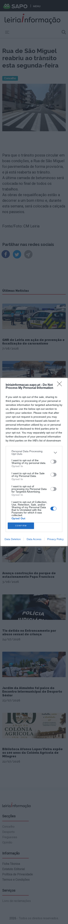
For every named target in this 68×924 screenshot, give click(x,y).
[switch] (53, 462)
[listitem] (34, 452)
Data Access (34, 539)
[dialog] (34, 462)
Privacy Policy (55, 539)
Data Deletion (13, 539)
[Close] (60, 385)
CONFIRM (21, 526)
